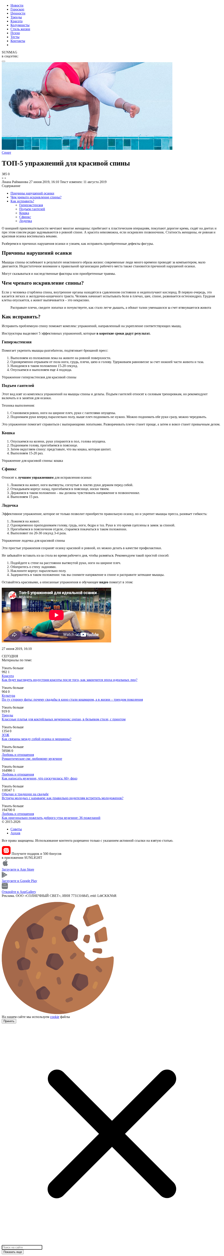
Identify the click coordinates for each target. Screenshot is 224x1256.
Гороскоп (17, 9)
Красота (16, 21)
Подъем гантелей (32, 209)
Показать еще (13, 1252)
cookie (54, 1017)
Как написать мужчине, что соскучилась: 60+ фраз (39, 778)
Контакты (17, 41)
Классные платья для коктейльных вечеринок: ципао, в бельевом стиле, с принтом (64, 719)
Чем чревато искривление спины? (35, 197)
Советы (16, 829)
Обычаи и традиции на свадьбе (25, 794)
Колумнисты (20, 25)
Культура (8, 695)
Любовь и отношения (18, 755)
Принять (9, 1021)
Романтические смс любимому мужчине (32, 758)
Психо (15, 33)
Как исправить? (22, 201)
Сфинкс (25, 217)
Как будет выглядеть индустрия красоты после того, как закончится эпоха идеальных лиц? (69, 680)
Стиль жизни (20, 29)
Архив (15, 833)
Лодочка (25, 221)
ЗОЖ (5, 735)
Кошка (24, 213)
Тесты (14, 37)
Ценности (17, 13)
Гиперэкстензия (31, 205)
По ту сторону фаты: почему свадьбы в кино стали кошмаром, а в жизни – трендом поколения (72, 699)
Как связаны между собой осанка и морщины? (36, 739)
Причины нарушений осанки (32, 193)
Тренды (16, 17)
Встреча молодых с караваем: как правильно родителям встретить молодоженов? (62, 798)
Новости (16, 5)
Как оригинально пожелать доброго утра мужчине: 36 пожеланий (51, 818)
